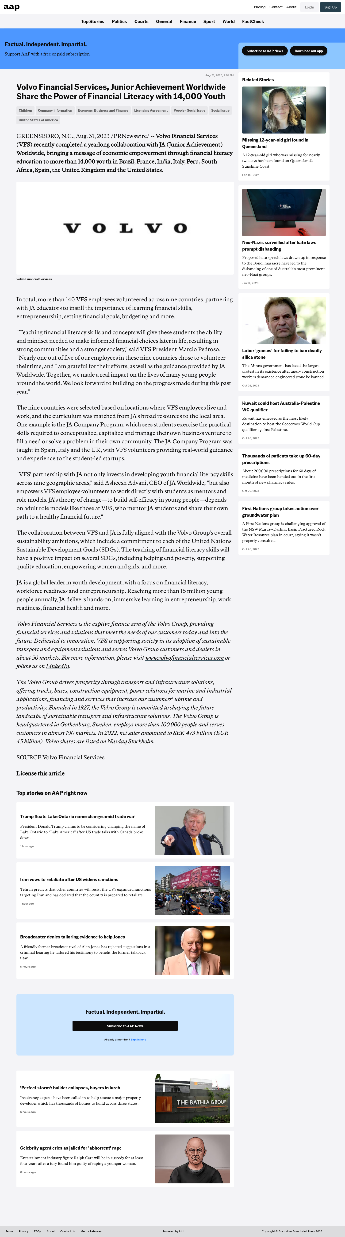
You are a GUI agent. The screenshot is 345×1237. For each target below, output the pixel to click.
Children (25, 110)
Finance (188, 21)
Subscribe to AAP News (265, 50)
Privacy (23, 1231)
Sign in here (138, 1039)
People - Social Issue (189, 110)
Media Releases (91, 1231)
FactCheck (253, 21)
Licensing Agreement (151, 110)
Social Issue (220, 110)
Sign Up (331, 7)
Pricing (260, 7)
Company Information (55, 110)
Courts (141, 21)
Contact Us (67, 1231)
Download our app (309, 50)
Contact (276, 7)
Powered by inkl (173, 1231)
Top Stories (92, 21)
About (291, 7)
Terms (9, 1231)
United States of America (38, 120)
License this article (40, 773)
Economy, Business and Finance (103, 110)
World (228, 21)
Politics (119, 21)
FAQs (37, 1231)
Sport (209, 21)
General (164, 21)
